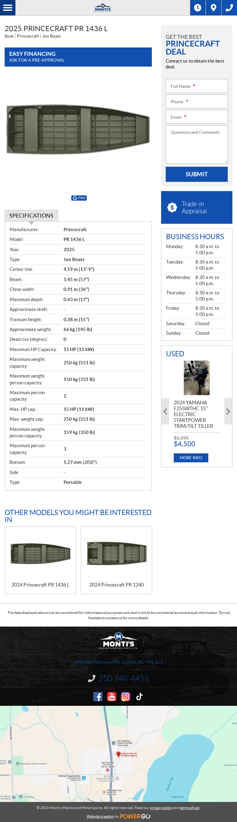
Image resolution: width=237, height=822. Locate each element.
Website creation (100, 816)
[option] (196, 411)
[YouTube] (111, 696)
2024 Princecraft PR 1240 (116, 584)
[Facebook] (97, 696)
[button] (165, 411)
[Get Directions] (213, 7)
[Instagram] (125, 696)
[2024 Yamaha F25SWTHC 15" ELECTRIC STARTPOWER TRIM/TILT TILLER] (197, 378)
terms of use (189, 808)
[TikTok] (139, 696)
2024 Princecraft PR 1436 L (40, 584)
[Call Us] (229, 7)
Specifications (31, 215)
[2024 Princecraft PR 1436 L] (40, 554)
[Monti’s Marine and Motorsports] (102, 7)
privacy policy (161, 808)
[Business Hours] (198, 7)
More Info (191, 458)
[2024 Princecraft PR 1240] (116, 554)
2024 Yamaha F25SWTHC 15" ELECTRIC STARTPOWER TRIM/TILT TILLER (193, 414)
